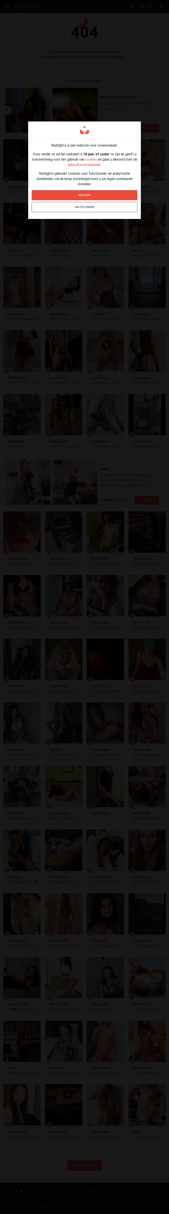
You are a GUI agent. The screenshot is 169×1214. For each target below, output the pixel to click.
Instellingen (84, 207)
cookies (91, 159)
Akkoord (84, 195)
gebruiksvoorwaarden (84, 164)
